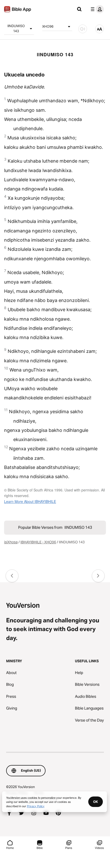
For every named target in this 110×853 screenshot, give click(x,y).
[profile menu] (96, 9)
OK (95, 802)
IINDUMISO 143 (16, 28)
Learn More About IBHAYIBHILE (30, 501)
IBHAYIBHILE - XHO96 (38, 542)
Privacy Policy (36, 806)
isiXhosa (11, 542)
